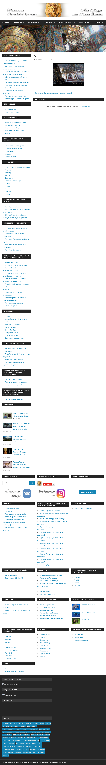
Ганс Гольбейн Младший (12, 729)
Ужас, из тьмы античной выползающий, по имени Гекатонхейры (21, 426)
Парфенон (16, 740)
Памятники (44, 738)
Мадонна (26, 735)
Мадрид (8, 173)
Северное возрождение (13, 149)
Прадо (7, 316)
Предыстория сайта (12, 509)
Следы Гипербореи (12, 88)
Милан (7, 645)
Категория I (32, 22)
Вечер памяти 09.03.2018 (14, 578)
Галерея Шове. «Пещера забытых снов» (19, 439)
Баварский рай (45, 635)
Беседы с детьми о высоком (50, 511)
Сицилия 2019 (79, 635)
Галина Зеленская (52, 60)
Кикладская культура (12, 125)
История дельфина (88, 605)
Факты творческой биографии (15, 517)
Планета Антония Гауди (13, 181)
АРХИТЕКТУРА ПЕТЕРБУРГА (22, 723)
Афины (7, 133)
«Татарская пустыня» (47, 608)
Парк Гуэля (7, 740)
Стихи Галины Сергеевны (83, 509)
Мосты (47, 735)
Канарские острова (81, 640)
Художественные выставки (14, 672)
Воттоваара (31, 726)
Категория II (48, 22)
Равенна (8, 639)
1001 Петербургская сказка (49, 565)
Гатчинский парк (45, 589)
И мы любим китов (88, 612)
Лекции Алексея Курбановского (16, 382)
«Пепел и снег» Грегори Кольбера (51, 618)
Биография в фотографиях (14, 525)
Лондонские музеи (11, 333)
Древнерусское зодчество (14, 338)
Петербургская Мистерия (14, 207)
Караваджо (36, 732)
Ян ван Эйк (27, 752)
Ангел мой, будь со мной (14, 359)
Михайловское (45, 592)
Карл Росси (46, 732)
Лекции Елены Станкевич (14, 379)
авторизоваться (84, 106)
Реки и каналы (31, 743)
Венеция (8, 192)
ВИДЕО (23, 726)
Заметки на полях (11, 669)
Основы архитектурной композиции (52, 519)
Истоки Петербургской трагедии (16, 265)
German (77, 585)
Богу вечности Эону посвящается (17, 128)
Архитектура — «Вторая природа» (17, 99)
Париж (7, 186)
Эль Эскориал (8, 752)
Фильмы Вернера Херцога (49, 613)
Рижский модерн (9, 746)
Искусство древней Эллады (15, 131)
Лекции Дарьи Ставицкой (14, 399)
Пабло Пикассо (32, 738)
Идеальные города (11, 262)
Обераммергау (45, 643)
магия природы (38, 752)
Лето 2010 (8, 653)
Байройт (42, 656)
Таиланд (8, 642)
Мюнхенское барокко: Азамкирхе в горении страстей (53, 93)
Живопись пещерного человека (16, 85)
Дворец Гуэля (44, 729)
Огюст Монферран (9, 738)
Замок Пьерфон (10, 327)
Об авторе (18, 22)
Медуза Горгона (37, 735)
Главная (5, 22)
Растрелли (20, 743)
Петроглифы (45, 740)
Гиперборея (33, 729)
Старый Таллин (10, 647)
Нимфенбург (44, 640)
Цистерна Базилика (37, 749)
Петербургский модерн (30, 740)
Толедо (7, 175)
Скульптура (37, 746)
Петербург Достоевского (13, 250)
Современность (10, 157)
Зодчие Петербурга (23, 732)
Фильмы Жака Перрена (48, 616)
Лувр (6, 322)
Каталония (17, 735)
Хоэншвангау (44, 646)
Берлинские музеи (11, 335)
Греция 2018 (78, 637)
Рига (39, 743)
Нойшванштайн (45, 648)
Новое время (9, 151)
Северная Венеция (24, 746)
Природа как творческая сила (15, 96)
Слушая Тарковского (47, 605)
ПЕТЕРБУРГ (21, 738)
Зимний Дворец (8, 732)
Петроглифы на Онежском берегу (17, 82)
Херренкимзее (45, 654)
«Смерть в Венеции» (47, 610)
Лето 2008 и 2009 (11, 650)
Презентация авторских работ (15, 514)
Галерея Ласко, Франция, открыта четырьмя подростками (21, 464)
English (76, 580)
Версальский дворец (12, 324)
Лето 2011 (8, 656)
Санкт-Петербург (66, 22)
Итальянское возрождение (14, 146)
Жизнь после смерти (12, 112)
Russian (77, 577)
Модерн (8, 154)
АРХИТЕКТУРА (7, 723)
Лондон (7, 183)
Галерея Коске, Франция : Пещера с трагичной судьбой (20, 452)
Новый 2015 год (10, 658)
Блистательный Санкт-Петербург (51, 575)
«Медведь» (85, 619)
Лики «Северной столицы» (49, 581)
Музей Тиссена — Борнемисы (16, 319)
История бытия (10, 109)
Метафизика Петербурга (48, 578)
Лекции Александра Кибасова (15, 385)
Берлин (7, 189)
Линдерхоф (44, 651)
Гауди (25, 729)
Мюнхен (42, 637)
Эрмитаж (18, 752)
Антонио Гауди (38, 723)
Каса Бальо (7, 735)
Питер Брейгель (8, 743)
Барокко (6, 726)
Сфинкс (18, 749)
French (76, 583)
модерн (6, 755)
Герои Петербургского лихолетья (17, 284)
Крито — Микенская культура (15, 122)
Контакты (99, 22)
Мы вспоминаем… (11, 575)
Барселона (9, 178)
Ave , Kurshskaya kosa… (48, 594)
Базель (7, 194)
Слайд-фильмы (8, 749)
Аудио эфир (84, 22)
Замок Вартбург (10, 330)
